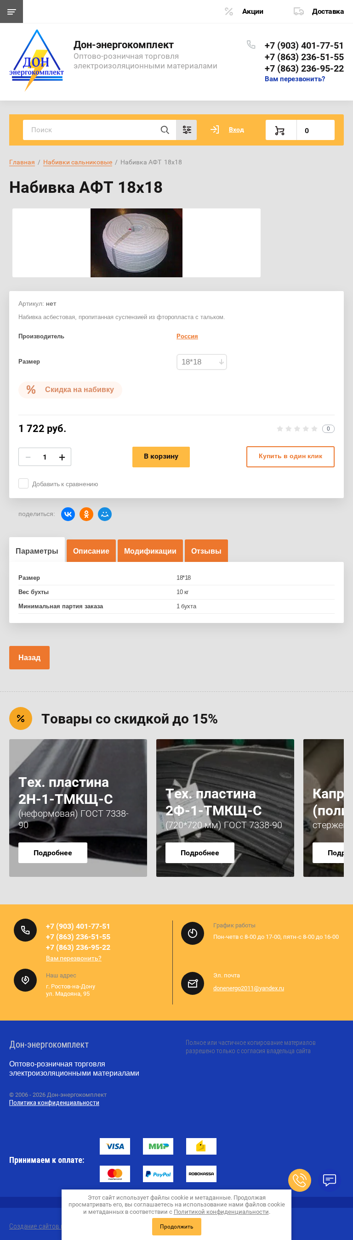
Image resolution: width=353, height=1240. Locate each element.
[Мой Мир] (105, 514)
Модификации (150, 551)
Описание (91, 551)
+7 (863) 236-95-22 (304, 68)
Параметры (37, 551)
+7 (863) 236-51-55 (304, 56)
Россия (187, 336)
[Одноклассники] (86, 514)
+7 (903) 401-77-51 (304, 45)
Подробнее (53, 852)
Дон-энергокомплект (124, 44)
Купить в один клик (290, 456)
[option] (136, 242)
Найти (164, 130)
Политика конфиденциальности (54, 1103)
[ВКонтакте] (68, 514)
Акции (252, 11)
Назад (29, 658)
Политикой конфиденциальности (221, 1211)
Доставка (328, 11)
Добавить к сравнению (65, 484)
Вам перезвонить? (295, 79)
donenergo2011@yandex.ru (248, 988)
